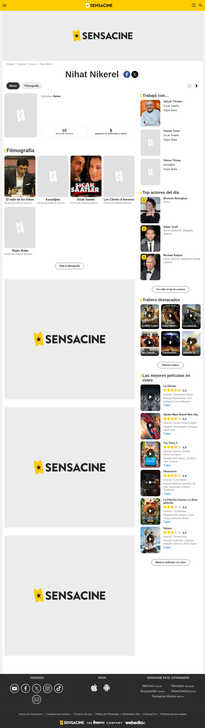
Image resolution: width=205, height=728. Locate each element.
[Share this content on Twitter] (134, 74)
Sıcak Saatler (86, 199)
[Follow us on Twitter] (37, 688)
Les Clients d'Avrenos (119, 199)
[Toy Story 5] (150, 454)
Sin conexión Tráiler (150, 352)
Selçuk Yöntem (172, 101)
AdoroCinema (180, 691)
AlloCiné (147, 686)
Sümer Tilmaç (172, 160)
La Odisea (169, 386)
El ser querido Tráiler (171, 325)
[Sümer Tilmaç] (150, 172)
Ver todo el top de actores (170, 289)
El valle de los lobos (20, 199)
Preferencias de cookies (173, 714)
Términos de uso (83, 714)
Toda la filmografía (69, 266)
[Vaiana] (150, 540)
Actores (32, 64)
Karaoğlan (53, 199)
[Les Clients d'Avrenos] (119, 176)
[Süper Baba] (19, 227)
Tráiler (167, 405)
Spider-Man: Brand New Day (180, 414)
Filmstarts (177, 686)
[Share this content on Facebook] (126, 74)
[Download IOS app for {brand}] (96, 687)
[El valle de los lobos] (19, 176)
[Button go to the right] (196, 86)
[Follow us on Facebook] (26, 688)
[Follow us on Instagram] (48, 688)
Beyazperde (148, 691)
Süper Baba (20, 250)
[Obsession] (150, 483)
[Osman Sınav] (150, 142)
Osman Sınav (171, 130)
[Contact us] (37, 699)
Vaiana (167, 528)
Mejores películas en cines (171, 562)
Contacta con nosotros (58, 714)
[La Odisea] (150, 398)
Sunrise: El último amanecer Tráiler (192, 352)
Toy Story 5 (170, 442)
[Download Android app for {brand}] (109, 687)
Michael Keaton (172, 255)
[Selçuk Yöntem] (150, 113)
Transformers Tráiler (171, 352)
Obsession (170, 471)
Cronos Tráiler (150, 325)
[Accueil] (99, 5)
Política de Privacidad (107, 714)
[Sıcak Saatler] (85, 176)
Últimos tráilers (170, 365)
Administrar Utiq (131, 714)
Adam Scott (170, 226)
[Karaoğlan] (52, 176)
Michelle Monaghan (175, 198)
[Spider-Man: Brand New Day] (150, 426)
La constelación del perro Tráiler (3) (192, 325)
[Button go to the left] (189, 86)
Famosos (21, 64)
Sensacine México (164, 696)
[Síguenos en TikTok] (59, 688)
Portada (10, 64)
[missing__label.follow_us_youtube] (15, 688)
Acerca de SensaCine (30, 714)
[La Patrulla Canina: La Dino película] (150, 511)
